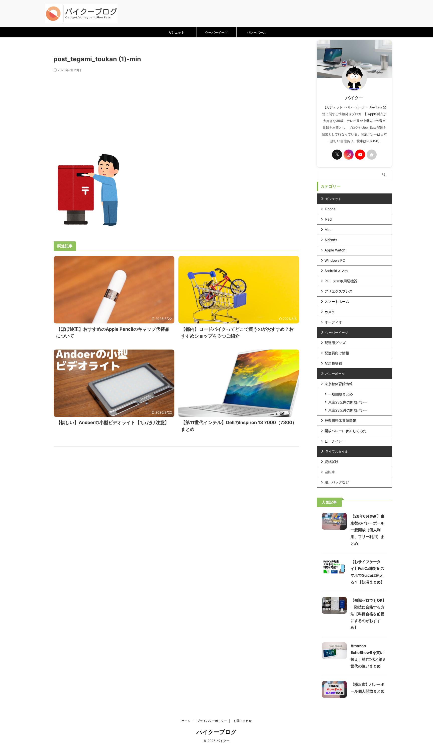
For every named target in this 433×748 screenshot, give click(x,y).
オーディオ (333, 322)
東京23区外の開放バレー (348, 410)
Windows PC (334, 260)
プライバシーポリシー (212, 721)
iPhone (330, 209)
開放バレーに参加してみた (345, 431)
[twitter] (337, 155)
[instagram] (349, 155)
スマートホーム (336, 301)
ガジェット (176, 32)
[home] (372, 155)
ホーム (185, 721)
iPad (328, 219)
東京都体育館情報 (338, 384)
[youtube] (360, 155)
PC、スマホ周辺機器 (340, 281)
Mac (328, 229)
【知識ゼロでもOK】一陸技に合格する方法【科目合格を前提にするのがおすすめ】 (368, 614)
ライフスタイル (336, 451)
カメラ (329, 312)
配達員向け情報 (336, 353)
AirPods (330, 240)
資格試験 (331, 461)
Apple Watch (334, 250)
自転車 (329, 472)
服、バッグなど (336, 482)
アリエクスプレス (338, 291)
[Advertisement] (176, 110)
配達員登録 (333, 363)
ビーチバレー (335, 441)
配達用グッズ (335, 343)
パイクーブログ (216, 732)
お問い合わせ (243, 721)
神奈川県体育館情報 (340, 420)
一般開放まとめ (340, 394)
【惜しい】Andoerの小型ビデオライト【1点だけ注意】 (112, 422)
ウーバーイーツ (216, 32)
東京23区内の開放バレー (348, 402)
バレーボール (256, 32)
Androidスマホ (336, 270)
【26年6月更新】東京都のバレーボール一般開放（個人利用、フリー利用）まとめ (367, 530)
